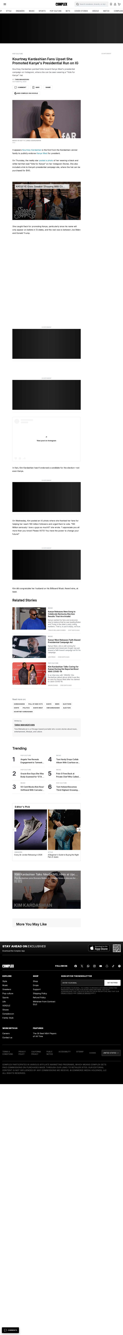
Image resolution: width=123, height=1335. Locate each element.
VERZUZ (95, 11)
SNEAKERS (20, 11)
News (57, 704)
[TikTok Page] (113, 966)
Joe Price (51, 657)
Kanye (48, 704)
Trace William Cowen (57, 630)
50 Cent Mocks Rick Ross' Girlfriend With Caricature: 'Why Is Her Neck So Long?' (32, 789)
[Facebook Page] (75, 966)
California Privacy (36, 1053)
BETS (68, 11)
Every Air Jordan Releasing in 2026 (28, 855)
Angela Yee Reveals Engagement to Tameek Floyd (31, 761)
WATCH (106, 11)
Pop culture (7, 993)
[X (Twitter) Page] (82, 966)
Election (67, 708)
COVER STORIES (81, 11)
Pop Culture (17, 54)
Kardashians (19, 704)
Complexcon (8, 1014)
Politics (26, 708)
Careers (6, 1033)
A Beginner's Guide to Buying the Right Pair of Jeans (63, 856)
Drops (36, 985)
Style (50, 852)
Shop (35, 981)
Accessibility (65, 1052)
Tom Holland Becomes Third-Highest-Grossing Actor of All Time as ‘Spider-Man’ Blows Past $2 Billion (67, 789)
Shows (5, 1009)
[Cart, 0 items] (119, 4)
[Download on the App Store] (99, 948)
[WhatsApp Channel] (88, 966)
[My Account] (115, 4)
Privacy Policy (67, 993)
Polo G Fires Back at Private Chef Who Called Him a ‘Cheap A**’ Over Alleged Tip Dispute (67, 775)
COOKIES (92, 1053)
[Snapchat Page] (107, 966)
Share (48, 87)
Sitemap (79, 1052)
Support (36, 989)
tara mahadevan (24, 725)
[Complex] (61, 4)
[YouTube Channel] (100, 966)
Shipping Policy (40, 993)
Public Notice (50, 1053)
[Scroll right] (79, 830)
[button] (46, 200)
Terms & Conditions (7, 1053)
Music (50, 608)
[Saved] (111, 4)
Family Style (7, 1018)
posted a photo (46, 160)
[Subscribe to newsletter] (112, 983)
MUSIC (31, 11)
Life (4, 1001)
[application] (46, 201)
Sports (5, 997)
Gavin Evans (53, 685)
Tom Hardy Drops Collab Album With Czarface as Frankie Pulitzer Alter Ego (67, 761)
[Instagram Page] (94, 966)
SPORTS (42, 11)
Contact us (7, 1037)
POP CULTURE (56, 11)
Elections (67, 704)
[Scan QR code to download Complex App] (117, 948)
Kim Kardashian (53, 708)
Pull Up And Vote (35, 704)
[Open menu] (4, 4)
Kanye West (42, 153)
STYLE (8, 11)
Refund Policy (39, 997)
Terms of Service (84, 993)
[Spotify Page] (119, 966)
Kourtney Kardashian (31, 150)
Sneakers (18, 852)
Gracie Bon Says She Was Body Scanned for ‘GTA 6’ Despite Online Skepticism (32, 775)
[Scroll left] (14, 830)
